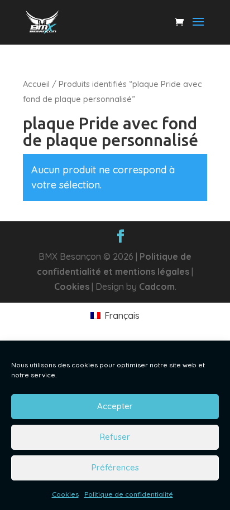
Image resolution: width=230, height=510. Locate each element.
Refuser (115, 436)
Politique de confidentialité (128, 494)
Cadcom (157, 286)
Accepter (115, 406)
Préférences (115, 467)
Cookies (65, 494)
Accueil (36, 84)
